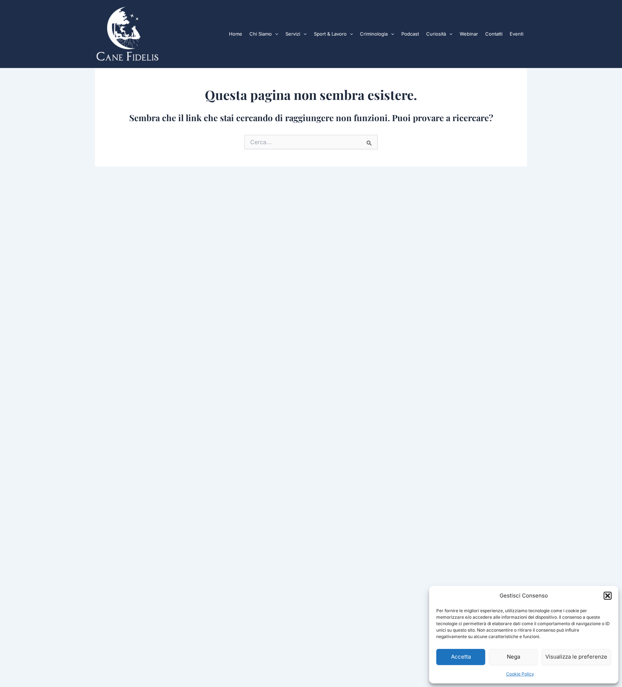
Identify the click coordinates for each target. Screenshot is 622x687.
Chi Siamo (260, 34)
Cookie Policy (520, 674)
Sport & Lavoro (330, 34)
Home (235, 34)
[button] (607, 595)
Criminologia (374, 34)
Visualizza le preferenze (576, 656)
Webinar (469, 34)
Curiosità (436, 34)
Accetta (461, 656)
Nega (513, 656)
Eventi (516, 34)
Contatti (493, 34)
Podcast (410, 34)
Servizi (292, 34)
